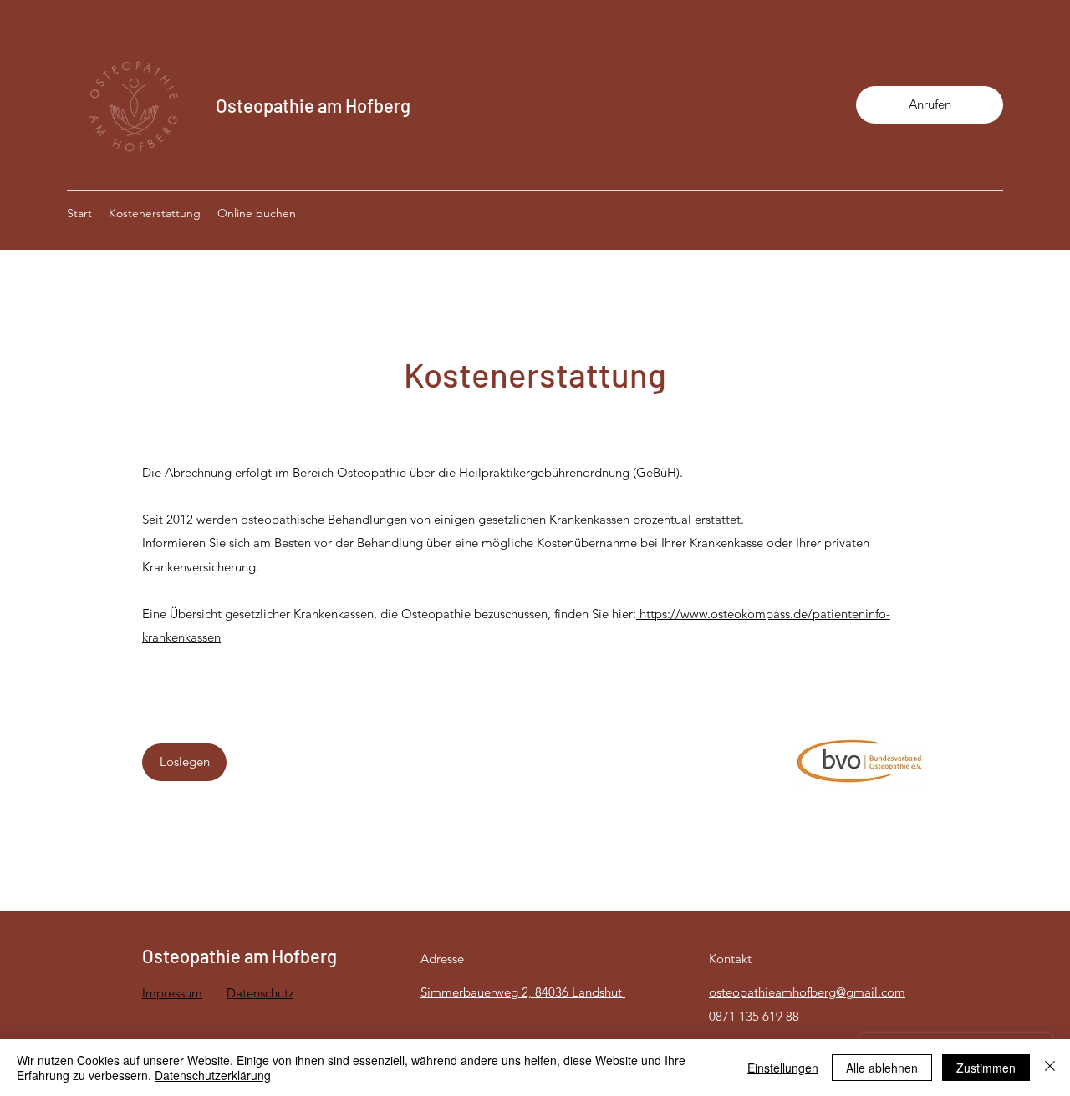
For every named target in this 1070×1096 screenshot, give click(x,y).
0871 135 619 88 (754, 1016)
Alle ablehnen (882, 1067)
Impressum (172, 993)
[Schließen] (1050, 1068)
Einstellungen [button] (782, 1067)
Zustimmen (986, 1067)
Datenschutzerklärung (213, 1075)
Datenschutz (260, 993)
